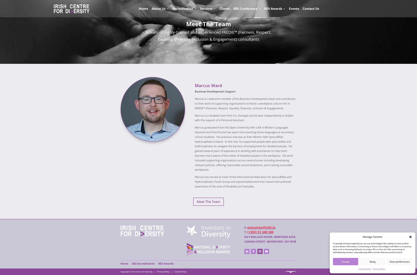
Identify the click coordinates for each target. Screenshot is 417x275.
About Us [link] (158, 9)
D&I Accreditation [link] (143, 263)
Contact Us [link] (311, 9)
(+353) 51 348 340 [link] (260, 232)
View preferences (399, 261)
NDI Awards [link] (273, 9)
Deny (373, 261)
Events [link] (294, 9)
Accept (346, 261)
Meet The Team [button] (208, 201)
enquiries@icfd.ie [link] (261, 227)
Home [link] (143, 9)
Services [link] (206, 9)
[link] (142, 235)
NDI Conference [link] (245, 9)
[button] (410, 237)
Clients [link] (224, 9)
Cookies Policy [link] (364, 269)
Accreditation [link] (182, 9)
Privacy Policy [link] (379, 269)
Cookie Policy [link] (180, 271)
